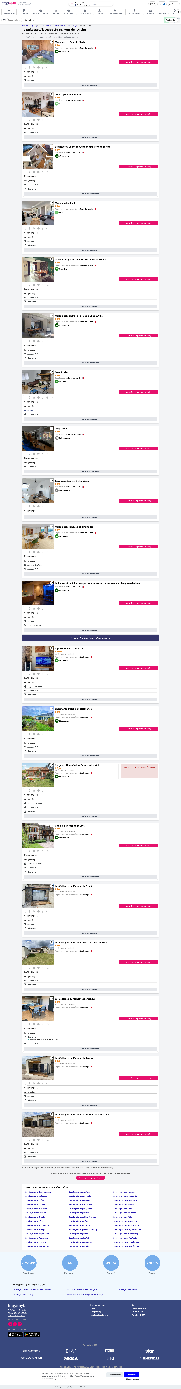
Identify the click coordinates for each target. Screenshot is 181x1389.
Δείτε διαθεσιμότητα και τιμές (138, 62)
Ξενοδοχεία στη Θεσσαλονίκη (38, 1192)
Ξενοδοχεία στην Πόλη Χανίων (82, 1217)
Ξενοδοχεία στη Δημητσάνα (37, 1234)
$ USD (152, 4)
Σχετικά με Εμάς (97, 1305)
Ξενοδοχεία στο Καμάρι (79, 1246)
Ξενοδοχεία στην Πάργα (79, 1200)
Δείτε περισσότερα (89, 85)
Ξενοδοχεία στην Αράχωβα (125, 1196)
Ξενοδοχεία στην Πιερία (35, 1242)
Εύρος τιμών (13, 20)
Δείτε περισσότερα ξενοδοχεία (90, 1178)
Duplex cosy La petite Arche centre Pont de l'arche (82, 146)
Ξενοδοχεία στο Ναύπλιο (124, 1192)
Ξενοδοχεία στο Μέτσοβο (36, 1208)
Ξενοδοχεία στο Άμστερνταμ (125, 1234)
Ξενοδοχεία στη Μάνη (78, 1221)
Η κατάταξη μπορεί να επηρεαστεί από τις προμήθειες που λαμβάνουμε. (49, 37)
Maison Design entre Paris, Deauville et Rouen (80, 259)
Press (92, 1308)
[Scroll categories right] (178, 11)
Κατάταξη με (29, 20)
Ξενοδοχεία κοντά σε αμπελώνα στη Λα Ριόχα (32, 1290)
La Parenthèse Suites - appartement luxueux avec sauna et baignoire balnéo (97, 583)
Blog (134, 1305)
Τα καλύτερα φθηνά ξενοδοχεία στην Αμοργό (84, 1294)
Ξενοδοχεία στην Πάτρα (35, 1204)
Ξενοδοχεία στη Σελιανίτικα (37, 1246)
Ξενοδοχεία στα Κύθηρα (35, 1229)
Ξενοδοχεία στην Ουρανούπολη (83, 1229)
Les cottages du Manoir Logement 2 (75, 998)
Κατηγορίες (95, 1311)
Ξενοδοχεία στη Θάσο (122, 1208)
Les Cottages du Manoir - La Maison (74, 1058)
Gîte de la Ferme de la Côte (70, 825)
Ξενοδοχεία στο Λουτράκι (124, 1213)
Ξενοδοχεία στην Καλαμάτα (125, 1200)
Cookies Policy (56, 1387)
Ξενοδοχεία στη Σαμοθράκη (37, 1225)
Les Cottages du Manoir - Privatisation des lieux (81, 942)
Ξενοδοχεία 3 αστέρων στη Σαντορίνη (81, 1290)
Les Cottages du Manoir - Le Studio (74, 886)
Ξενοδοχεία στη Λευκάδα (80, 1196)
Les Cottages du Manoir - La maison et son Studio (82, 1114)
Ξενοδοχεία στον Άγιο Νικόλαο (127, 1229)
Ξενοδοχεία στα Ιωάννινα (36, 1196)
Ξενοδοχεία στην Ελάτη (23, 1294)
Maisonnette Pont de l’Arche (70, 42)
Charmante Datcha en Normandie (74, 708)
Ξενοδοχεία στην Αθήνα (79, 1192)
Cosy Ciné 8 (61, 428)
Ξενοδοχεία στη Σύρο (34, 1221)
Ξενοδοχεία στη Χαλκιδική (125, 1204)
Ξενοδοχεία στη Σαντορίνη (80, 1204)
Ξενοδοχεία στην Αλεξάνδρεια (126, 1246)
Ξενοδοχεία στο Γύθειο (127, 1290)
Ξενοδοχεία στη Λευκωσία (36, 1238)
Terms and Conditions (81, 1387)
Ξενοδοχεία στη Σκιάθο (35, 1217)
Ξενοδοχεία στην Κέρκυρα (80, 1208)
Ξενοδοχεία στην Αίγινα (35, 1213)
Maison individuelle (65, 203)
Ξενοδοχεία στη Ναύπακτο (125, 1221)
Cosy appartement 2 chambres (72, 480)
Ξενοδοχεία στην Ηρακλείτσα (126, 1242)
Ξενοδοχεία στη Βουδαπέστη (126, 1225)
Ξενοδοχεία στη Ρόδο (122, 1217)
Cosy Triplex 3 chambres (68, 94)
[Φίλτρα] (3, 20)
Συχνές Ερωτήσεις (140, 1308)
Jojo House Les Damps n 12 (69, 648)
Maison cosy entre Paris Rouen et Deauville (79, 315)
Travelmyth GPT (138, 1315)
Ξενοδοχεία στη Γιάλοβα (79, 1238)
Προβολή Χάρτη (171, 20)
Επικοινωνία (137, 1311)
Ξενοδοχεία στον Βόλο (34, 1200)
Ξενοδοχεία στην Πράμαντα (81, 1242)
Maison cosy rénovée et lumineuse (74, 526)
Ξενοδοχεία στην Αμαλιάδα (125, 1238)
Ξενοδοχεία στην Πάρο (79, 1213)
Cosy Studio (61, 372)
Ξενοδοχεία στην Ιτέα (78, 1234)
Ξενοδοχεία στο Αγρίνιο (79, 1225)
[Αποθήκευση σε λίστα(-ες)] (51, 42)
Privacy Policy (68, 1387)
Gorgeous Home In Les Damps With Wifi (77, 765)
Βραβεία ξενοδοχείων (100, 1315)
